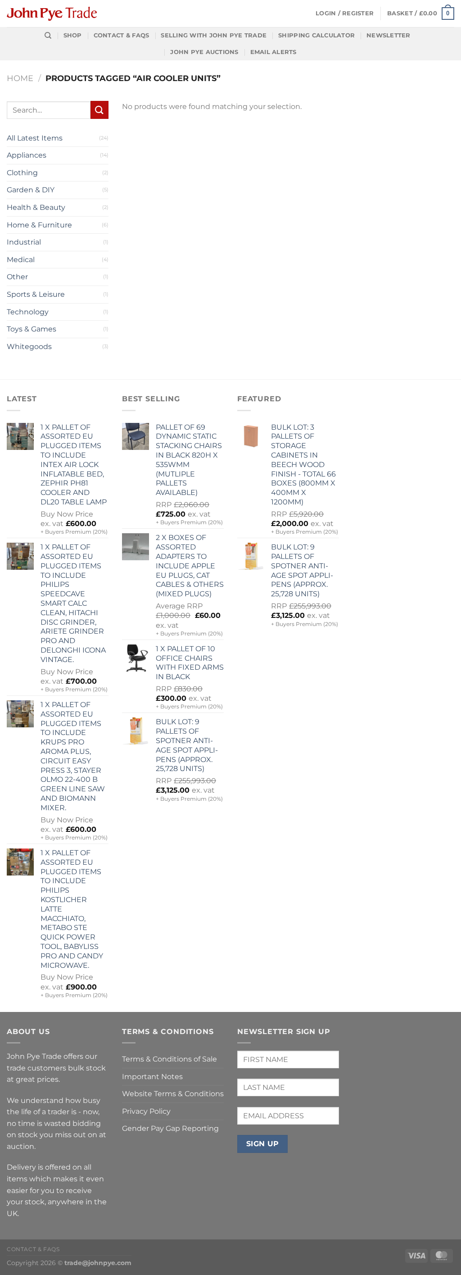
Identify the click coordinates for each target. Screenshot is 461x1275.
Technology (28, 312)
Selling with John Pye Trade (214, 35)
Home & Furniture (39, 225)
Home (20, 78)
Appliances (26, 155)
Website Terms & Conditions (173, 1093)
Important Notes (152, 1076)
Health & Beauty (36, 207)
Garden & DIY (30, 190)
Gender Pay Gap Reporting (170, 1128)
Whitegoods (29, 346)
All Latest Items (35, 138)
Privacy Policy (146, 1111)
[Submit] (99, 109)
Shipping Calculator (316, 35)
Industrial (24, 242)
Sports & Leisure (36, 294)
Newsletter (388, 35)
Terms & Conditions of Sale (169, 1059)
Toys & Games (31, 329)
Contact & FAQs (121, 35)
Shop (72, 35)
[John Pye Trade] (52, 14)
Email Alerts (273, 52)
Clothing (22, 172)
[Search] (48, 35)
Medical (21, 259)
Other (17, 276)
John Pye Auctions (204, 52)
